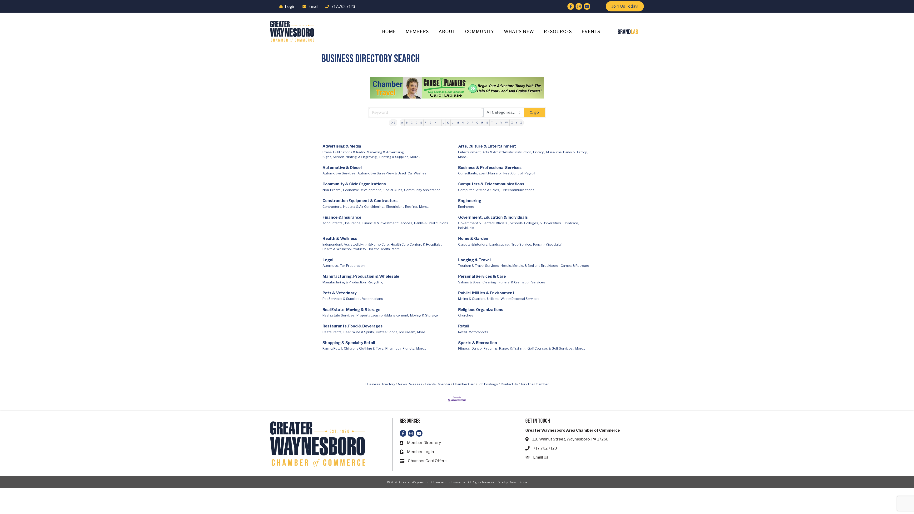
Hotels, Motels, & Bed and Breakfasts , (530, 265)
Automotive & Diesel (342, 167)
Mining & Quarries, (472, 299)
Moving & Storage (424, 315)
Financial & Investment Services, (388, 223)
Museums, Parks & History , (567, 152)
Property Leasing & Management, (383, 315)
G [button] (430, 122)
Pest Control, (513, 173)
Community (479, 31)
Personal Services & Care (482, 276)
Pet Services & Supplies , (342, 299)
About (447, 31)
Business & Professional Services (490, 167)
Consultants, (468, 173)
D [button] (416, 122)
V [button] (501, 122)
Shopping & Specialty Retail (349, 343)
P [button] (472, 122)
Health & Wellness (340, 238)
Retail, (462, 332)
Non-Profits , (332, 190)
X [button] (512, 122)
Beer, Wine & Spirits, (359, 332)
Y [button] (516, 122)
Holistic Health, (379, 249)
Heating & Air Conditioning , (364, 206)
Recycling (375, 282)
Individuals (466, 228)
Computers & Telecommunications (491, 184)
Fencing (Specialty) (547, 244)
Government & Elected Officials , (483, 223)
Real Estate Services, (339, 315)
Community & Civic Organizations (354, 184)
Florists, (409, 348)
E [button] (421, 122)
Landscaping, (499, 244)
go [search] (536, 112)
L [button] (452, 122)
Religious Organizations (480, 309)
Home (389, 31)
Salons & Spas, (469, 282)
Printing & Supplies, (394, 157)
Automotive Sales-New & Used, (382, 173)
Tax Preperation (352, 265)
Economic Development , (362, 190)
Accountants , (333, 223)
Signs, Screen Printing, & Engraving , (350, 157)
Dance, (477, 348)
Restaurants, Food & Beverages (352, 326)
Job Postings (488, 384)
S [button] (487, 122)
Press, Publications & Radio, (344, 152)
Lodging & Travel (474, 260)
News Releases (410, 384)
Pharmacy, (393, 348)
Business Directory (380, 384)
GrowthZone (518, 482)
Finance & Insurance (342, 217)
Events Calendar (437, 384)
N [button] (463, 122)
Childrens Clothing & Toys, (364, 348)
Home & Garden (473, 238)
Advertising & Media (342, 146)
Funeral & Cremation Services (522, 282)
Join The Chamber (535, 384)
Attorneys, (331, 265)
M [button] (458, 122)
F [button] (426, 122)
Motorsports (478, 332)
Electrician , (395, 206)
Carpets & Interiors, (473, 244)
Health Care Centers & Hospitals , (416, 244)
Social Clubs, (393, 190)
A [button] (402, 122)
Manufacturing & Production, (345, 282)
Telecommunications (517, 190)
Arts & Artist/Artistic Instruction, (507, 152)
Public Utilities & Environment (486, 293)
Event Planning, (490, 173)
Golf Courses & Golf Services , (550, 348)
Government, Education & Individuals (493, 217)
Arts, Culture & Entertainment (487, 146)
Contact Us (509, 384)
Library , (539, 152)
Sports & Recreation (477, 343)
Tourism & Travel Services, (479, 265)
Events (591, 31)
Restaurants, (332, 332)
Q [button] (477, 122)
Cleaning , (489, 282)
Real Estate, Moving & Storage (351, 309)
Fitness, (464, 348)
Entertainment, (469, 152)
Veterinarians (372, 299)
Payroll (530, 173)
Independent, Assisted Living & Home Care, (356, 244)
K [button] (448, 122)
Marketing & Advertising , (386, 152)
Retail (463, 326)
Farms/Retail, (333, 348)
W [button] (506, 122)
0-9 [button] (393, 122)
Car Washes (417, 173)
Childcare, (571, 223)
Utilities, (493, 299)
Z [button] (521, 122)
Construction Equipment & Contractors (360, 200)
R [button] (482, 122)
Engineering (469, 200)
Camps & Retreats (575, 265)
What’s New (519, 31)
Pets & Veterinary (340, 293)
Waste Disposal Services (520, 299)
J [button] (443, 122)
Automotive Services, (339, 173)
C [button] (412, 122)
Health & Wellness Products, (345, 249)
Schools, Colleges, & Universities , (536, 223)
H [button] (436, 122)
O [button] (468, 122)
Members (417, 31)
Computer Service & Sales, (479, 190)
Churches (465, 315)
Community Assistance (422, 190)
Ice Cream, (407, 332)
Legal (328, 260)
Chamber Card (464, 384)
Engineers (466, 206)
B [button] (407, 122)
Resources (558, 31)
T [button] (492, 122)
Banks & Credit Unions (431, 223)
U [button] (496, 122)
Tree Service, (521, 244)
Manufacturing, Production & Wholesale (361, 276)
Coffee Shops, (387, 332)
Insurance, (353, 223)
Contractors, (332, 206)
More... (415, 157)
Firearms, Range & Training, (505, 348)
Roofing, (411, 206)
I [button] (439, 122)
